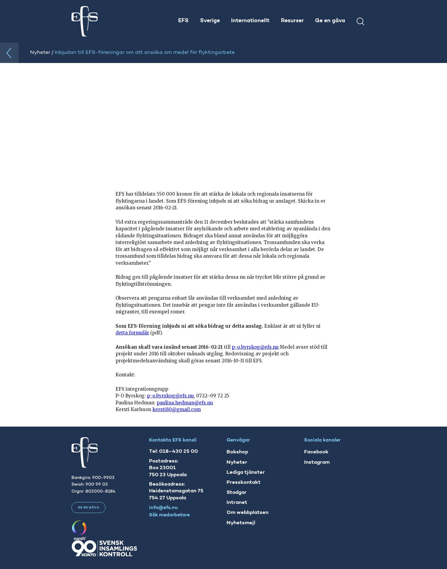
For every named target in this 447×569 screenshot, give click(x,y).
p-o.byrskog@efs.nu (255, 347)
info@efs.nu (163, 507)
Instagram (317, 462)
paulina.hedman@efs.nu (185, 403)
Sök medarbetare (169, 515)
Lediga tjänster (246, 472)
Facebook (316, 452)
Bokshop (237, 452)
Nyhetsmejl (241, 522)
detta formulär (132, 333)
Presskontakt (244, 482)
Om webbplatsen (248, 512)
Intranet (237, 502)
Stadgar (237, 492)
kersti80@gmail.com (176, 409)
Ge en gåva (88, 507)
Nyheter (237, 462)
